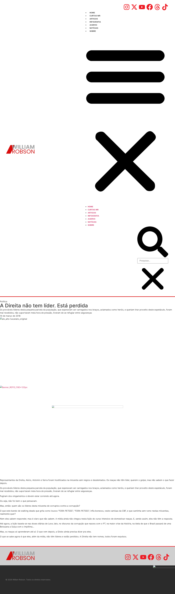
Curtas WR (95, 16)
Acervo (93, 25)
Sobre (93, 31)
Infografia (95, 22)
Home (92, 13)
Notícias (94, 28)
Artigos (94, 19)
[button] (125, 119)
